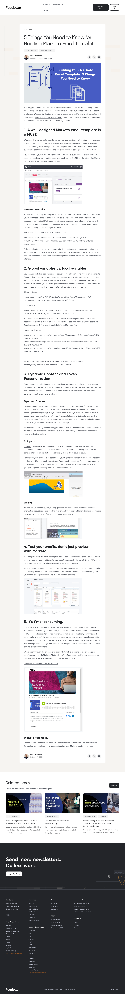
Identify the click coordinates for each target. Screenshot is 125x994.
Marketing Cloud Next (13, 931)
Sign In (114, 7)
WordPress (32, 930)
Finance (31, 903)
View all (114, 785)
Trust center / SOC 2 (57, 928)
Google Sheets (33, 970)
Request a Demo (100, 7)
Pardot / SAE (10, 934)
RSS (30, 933)
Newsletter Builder (12, 903)
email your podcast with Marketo (48, 117)
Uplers (97, 158)
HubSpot (9, 925)
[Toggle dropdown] (50, 4)
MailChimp (9, 948)
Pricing (45, 10)
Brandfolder (32, 947)
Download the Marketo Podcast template (41, 663)
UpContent (32, 961)
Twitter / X (77, 928)
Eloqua (8, 939)
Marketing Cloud (11, 928)
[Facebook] (99, 57)
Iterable (8, 945)
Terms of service (56, 925)
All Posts (29, 30)
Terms (117, 989)
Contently (32, 956)
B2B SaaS (32, 914)
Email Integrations (12, 922)
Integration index (79, 906)
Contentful (32, 953)
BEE (76, 158)
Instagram (32, 967)
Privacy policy (55, 919)
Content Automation (12, 906)
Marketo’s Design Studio (60, 155)
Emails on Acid (56, 575)
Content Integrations (36, 927)
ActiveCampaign (11, 951)
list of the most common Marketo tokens (59, 514)
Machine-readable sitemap (82, 912)
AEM (30, 936)
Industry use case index (81, 909)
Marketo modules (31, 214)
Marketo (68, 140)
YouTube (76, 925)
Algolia (31, 942)
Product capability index (81, 903)
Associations (33, 917)
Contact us (54, 909)
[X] (94, 57)
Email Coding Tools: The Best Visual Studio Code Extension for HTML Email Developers (98, 823)
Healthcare (32, 912)
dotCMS (31, 959)
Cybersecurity (33, 906)
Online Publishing (34, 920)
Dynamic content (31, 406)
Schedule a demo (31, 746)
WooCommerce (33, 964)
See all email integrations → (14, 953)
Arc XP (31, 945)
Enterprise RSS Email (12, 909)
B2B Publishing (33, 909)
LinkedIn (76, 922)
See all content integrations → (38, 973)
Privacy (112, 989)
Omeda (8, 942)
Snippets (27, 446)
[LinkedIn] (89, 57)
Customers (54, 906)
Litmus (44, 575)
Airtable (31, 939)
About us (54, 903)
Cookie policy (55, 922)
